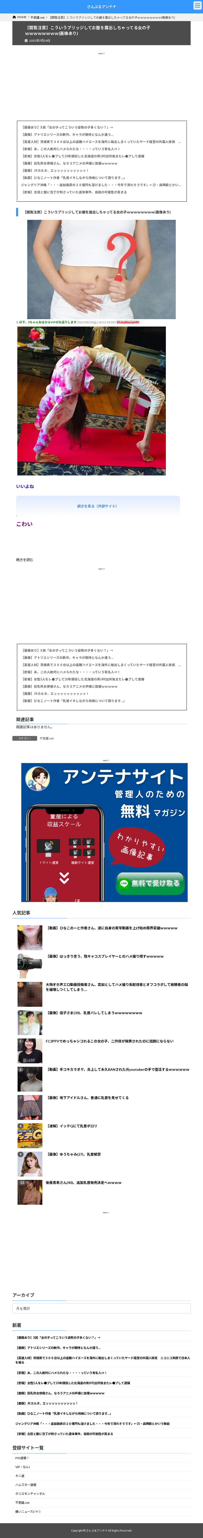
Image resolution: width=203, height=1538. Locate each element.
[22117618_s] (101, 318)
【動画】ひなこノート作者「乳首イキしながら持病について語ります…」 (74, 178)
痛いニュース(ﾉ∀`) (27, 1511)
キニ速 (19, 1476)
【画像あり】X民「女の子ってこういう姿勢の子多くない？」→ (67, 127)
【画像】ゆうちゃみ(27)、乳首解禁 (73, 1154)
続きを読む (24, 560)
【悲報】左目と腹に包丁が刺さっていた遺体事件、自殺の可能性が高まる (74, 192)
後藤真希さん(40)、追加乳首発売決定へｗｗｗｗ (84, 1182)
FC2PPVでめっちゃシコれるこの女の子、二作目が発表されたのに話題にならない (110, 1041)
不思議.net (47, 738)
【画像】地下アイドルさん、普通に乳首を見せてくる (87, 1097)
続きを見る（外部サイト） (98, 506)
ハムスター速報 (25, 1485)
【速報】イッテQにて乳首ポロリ (71, 1126)
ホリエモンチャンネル (30, 1494)
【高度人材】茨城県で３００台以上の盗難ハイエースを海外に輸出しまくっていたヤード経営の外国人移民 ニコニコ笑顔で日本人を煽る (101, 142)
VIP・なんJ (22, 1467)
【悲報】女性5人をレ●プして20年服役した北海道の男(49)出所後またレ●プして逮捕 (82, 156)
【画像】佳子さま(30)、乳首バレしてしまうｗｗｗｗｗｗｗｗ (94, 1012)
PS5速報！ (22, 1458)
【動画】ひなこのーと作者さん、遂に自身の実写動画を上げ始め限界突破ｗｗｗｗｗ (112, 928)
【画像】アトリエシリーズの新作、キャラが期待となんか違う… (67, 134)
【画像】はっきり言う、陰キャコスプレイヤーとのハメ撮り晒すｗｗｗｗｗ (105, 956)
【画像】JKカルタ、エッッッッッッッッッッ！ (55, 170)
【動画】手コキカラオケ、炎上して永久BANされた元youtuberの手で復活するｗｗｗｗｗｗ (117, 1069)
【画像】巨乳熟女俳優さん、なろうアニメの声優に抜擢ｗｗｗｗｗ (69, 163)
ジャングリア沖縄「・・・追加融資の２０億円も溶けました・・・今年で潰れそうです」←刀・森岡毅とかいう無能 (101, 185)
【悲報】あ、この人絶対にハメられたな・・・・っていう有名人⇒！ (71, 149)
